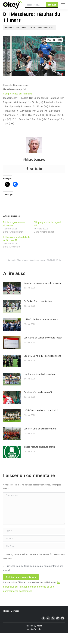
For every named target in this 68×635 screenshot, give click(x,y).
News (42, 260)
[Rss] (36, 169)
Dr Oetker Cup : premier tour (38, 301)
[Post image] (12, 288)
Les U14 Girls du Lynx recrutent (40, 428)
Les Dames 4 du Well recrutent (40, 374)
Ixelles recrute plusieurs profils (39, 446)
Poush (39, 626)
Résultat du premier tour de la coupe (43, 283)
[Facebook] (27, 169)
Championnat (23, 260)
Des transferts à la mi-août (38, 392)
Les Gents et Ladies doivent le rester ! (43, 337)
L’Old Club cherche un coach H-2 (41, 410)
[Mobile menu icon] (63, 5)
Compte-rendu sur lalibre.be (17, 93)
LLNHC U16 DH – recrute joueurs (41, 319)
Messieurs (34, 260)
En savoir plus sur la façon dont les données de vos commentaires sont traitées (31, 586)
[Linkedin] (40, 169)
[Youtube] (31, 169)
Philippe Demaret (11, 611)
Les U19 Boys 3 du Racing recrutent (42, 355)
